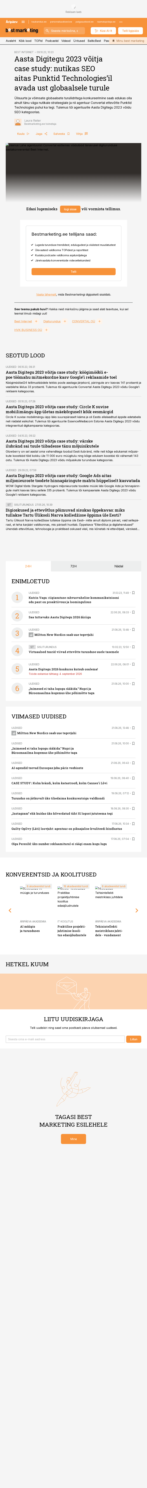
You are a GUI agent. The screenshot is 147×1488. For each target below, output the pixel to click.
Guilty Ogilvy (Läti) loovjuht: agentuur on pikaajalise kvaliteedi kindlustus (66, 829)
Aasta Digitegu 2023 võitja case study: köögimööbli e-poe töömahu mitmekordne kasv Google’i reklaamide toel (61, 375)
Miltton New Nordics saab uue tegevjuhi (64, 635)
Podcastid (51, 41)
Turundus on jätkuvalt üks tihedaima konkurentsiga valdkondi (58, 798)
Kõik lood (25, 41)
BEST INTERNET (24, 52)
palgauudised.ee (85, 21)
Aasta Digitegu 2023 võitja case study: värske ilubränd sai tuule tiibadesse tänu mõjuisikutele (52, 443)
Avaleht (11, 41)
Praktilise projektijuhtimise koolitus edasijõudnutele (72, 931)
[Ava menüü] (23, 21)
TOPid (38, 41)
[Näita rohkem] (120, 21)
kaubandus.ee (39, 21)
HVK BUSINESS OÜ (28, 330)
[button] (65, 1039)
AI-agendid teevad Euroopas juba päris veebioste (47, 768)
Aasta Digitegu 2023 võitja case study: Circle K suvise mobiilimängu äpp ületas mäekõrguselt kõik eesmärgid (59, 409)
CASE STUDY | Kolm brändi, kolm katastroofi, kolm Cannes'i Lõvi (59, 783)
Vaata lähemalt (46, 294)
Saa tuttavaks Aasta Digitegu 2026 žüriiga (60, 617)
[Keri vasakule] (10, 910)
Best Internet (23, 321)
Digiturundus (52, 321)
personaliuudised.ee (61, 21)
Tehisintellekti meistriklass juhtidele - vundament (109, 931)
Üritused (79, 41)
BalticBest (94, 41)
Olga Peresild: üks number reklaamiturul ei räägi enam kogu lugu (59, 844)
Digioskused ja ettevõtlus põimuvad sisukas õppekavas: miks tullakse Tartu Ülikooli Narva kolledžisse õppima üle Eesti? (65, 512)
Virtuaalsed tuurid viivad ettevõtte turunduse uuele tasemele (74, 652)
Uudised (11, 366)
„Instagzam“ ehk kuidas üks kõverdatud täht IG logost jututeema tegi (62, 813)
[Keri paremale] (137, 910)
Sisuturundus (24, 504)
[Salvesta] (133, 593)
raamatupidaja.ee (106, 21)
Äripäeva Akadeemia (33, 921)
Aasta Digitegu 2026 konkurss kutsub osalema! (63, 669)
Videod (65, 41)
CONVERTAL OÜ (83, 321)
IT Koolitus (65, 921)
